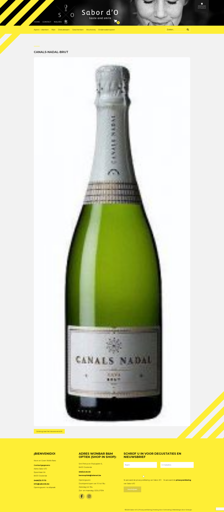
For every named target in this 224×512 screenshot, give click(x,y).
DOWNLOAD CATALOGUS (202, 7)
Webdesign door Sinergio (182, 510)
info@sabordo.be (41, 484)
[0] (116, 22)
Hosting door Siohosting (162, 510)
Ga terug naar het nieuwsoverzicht (49, 431)
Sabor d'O (134, 510)
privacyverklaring (183, 480)
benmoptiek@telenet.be (90, 475)
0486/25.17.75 (40, 480)
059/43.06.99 (85, 472)
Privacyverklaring (145, 510)
